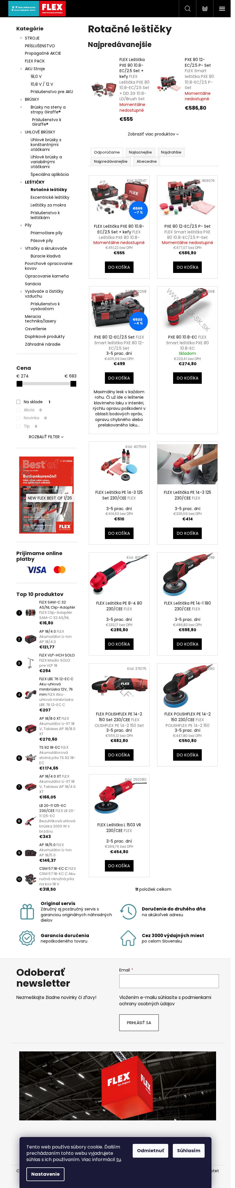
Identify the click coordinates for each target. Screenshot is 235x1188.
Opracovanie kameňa (47, 276)
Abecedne (147, 161)
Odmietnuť (150, 1150)
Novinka (35, 418)
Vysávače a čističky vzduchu (44, 293)
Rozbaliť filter (44, 437)
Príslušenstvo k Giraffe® (46, 122)
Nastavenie (45, 1174)
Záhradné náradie (42, 344)
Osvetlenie (35, 329)
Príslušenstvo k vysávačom (45, 306)
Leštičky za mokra (48, 205)
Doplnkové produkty (45, 336)
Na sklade (37, 402)
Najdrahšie (171, 152)
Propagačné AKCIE (43, 53)
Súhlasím (188, 1150)
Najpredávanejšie (111, 161)
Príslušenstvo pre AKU (52, 92)
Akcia (33, 410)
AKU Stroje (35, 69)
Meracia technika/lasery (40, 319)
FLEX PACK (35, 61)
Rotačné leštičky (49, 189)
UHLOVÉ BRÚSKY (40, 132)
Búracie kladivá (45, 256)
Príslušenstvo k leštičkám (45, 215)
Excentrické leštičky (50, 197)
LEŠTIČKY (34, 182)
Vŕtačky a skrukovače (46, 248)
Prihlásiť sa (139, 1023)
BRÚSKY (32, 99)
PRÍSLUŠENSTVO (40, 46)
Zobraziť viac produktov (151, 134)
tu (118, 1159)
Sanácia (33, 284)
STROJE (32, 38)
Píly (28, 225)
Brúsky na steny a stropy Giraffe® (48, 109)
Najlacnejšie (140, 152)
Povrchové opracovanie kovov (49, 266)
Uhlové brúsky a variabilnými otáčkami (46, 162)
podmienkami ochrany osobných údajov (165, 1000)
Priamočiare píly (46, 233)
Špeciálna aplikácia (50, 174)
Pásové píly (42, 240)
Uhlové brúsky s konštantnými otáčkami (46, 144)
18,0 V (36, 76)
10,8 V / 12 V (42, 84)
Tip (30, 426)
